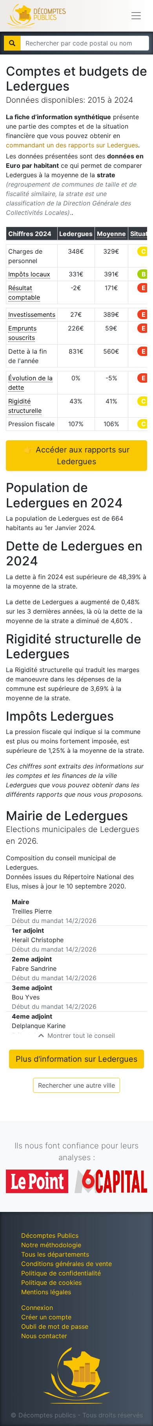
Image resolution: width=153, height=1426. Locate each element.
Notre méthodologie (51, 1245)
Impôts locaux (29, 274)
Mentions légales (46, 1292)
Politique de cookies (51, 1282)
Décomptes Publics (49, 1235)
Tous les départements (55, 1254)
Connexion (37, 1308)
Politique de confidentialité (61, 1273)
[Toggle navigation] (136, 15)
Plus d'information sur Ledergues (76, 1059)
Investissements (31, 314)
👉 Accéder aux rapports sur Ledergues (76, 455)
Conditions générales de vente (66, 1264)
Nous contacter (44, 1336)
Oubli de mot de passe (54, 1326)
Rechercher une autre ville (76, 1085)
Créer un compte (46, 1317)
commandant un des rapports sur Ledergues (72, 145)
